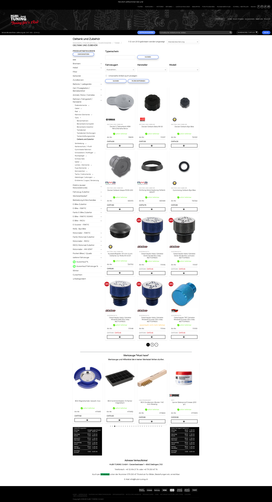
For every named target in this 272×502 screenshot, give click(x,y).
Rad (76, 111)
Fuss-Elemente (81, 168)
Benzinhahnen (82, 121)
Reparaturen (148, 494)
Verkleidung (79, 143)
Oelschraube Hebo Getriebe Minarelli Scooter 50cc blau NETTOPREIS (152, 319)
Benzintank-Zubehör (85, 127)
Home (229, 19)
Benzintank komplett (85, 124)
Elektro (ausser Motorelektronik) (80, 186)
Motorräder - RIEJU (81, 241)
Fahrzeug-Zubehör (81, 192)
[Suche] (230, 32)
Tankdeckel (81, 130)
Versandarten (118, 494)
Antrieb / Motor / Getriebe (84, 95)
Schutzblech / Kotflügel (84, 153)
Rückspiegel (79, 156)
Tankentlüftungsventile (86, 136)
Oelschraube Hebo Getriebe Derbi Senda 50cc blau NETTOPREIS (152, 256)
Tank (117, 43)
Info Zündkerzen (80, 496)
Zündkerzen (78, 80)
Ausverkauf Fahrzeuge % (87, 266)
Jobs (157, 494)
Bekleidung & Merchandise (84, 200)
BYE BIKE (169, 6)
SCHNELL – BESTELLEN (241, 6)
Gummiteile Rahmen (83, 150)
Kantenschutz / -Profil (83, 146)
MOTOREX (160, 6)
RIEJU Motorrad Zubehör (83, 245)
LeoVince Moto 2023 (183, 6)
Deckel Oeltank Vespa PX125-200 (120, 190)
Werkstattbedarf (80, 196)
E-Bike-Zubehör (80, 204)
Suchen (148, 57)
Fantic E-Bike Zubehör (82, 212)
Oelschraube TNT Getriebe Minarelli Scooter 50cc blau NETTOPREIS (184, 319)
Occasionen (250, 19)
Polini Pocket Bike (208, 6)
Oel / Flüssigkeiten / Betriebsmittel (81, 89)
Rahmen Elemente (82, 115)
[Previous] (72, 388)
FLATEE (140, 6)
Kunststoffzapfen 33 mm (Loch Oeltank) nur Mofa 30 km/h (120, 255)
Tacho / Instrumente (83, 174)
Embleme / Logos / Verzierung (87, 180)
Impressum (83, 494)
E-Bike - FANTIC (79, 208)
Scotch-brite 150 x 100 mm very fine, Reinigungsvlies (71, 403)
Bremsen (77, 64)
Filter (75, 72)
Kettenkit (77, 76)
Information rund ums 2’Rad (171, 494)
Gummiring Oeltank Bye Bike (184, 190)
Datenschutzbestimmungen (100, 494)
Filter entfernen (138, 81)
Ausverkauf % (82, 262)
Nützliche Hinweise (133, 494)
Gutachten (77, 275)
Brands (253, 6)
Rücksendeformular (224, 6)
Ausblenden (149, 2)
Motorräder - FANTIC (81, 233)
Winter (76, 271)
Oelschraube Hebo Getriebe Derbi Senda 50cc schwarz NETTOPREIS (184, 256)
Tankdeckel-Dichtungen (86, 133)
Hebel (75, 68)
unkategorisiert (79, 279)
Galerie (188, 494)
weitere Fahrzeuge (81, 257)
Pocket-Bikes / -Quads (82, 253)
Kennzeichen (80, 171)
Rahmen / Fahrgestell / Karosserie (92, 43)
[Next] (200, 388)
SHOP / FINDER (238, 19)
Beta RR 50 (196, 6)
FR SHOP (267, 19)
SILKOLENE (149, 6)
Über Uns (259, 19)
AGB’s (75, 494)
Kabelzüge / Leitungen (83, 177)
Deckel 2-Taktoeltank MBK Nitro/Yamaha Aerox (120, 128)
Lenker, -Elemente (82, 165)
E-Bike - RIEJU (79, 221)
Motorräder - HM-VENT (83, 249)
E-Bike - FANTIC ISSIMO (83, 216)
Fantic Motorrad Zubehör (83, 237)
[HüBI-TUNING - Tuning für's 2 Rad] (24, 19)
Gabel (77, 108)
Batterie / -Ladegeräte (82, 84)
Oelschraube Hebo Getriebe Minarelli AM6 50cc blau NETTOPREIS (120, 319)
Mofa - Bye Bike (79, 229)
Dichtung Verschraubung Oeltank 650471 (152, 191)
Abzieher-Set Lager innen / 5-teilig (168, 403)
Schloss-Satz (80, 159)
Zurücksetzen (83, 54)
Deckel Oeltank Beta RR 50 (152, 127)
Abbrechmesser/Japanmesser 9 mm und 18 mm (136, 403)
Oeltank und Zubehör (85, 139)
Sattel (77, 162)
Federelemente (81, 105)
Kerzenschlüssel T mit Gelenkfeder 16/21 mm (104, 403)
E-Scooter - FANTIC (81, 225)
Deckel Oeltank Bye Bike (184, 127)
